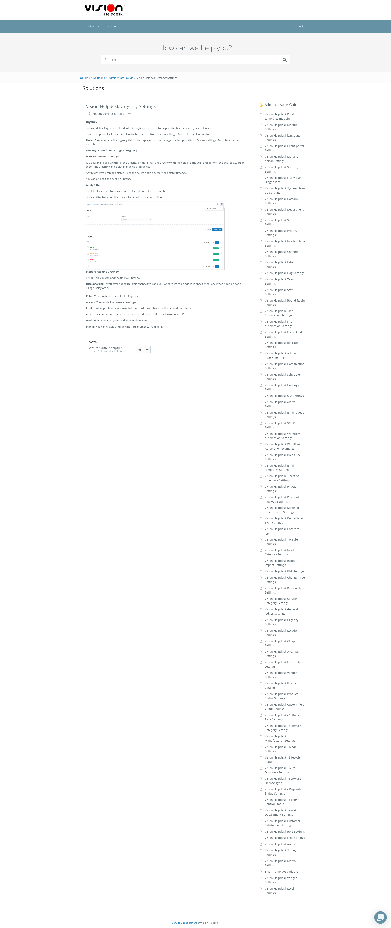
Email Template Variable (281, 871)
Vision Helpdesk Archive (281, 844)
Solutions (113, 26)
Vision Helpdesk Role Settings (285, 831)
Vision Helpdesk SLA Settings (284, 396)
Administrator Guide (121, 78)
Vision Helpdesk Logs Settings (285, 838)
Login (301, 26)
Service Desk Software (184, 922)
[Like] (139, 349)
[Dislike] (147, 349)
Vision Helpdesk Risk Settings (284, 571)
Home (86, 78)
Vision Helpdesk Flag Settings (284, 273)
